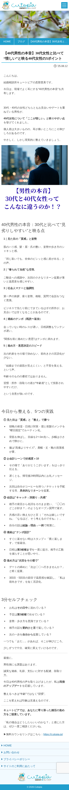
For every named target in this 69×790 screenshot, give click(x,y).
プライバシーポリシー (17, 759)
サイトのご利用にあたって (19, 766)
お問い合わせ (11, 752)
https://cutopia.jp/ (53, 734)
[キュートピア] (18, 5)
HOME (8, 745)
